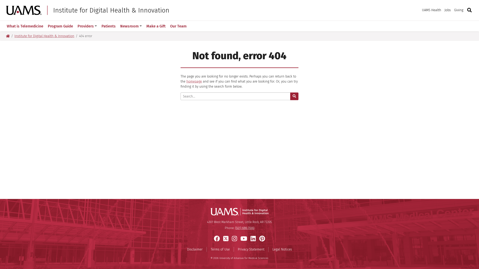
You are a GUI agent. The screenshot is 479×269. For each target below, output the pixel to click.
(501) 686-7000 (244, 228)
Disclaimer (195, 249)
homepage (194, 81)
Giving (458, 10)
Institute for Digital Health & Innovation (111, 10)
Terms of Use (220, 249)
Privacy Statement (251, 249)
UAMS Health (431, 10)
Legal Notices (282, 249)
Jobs (448, 10)
